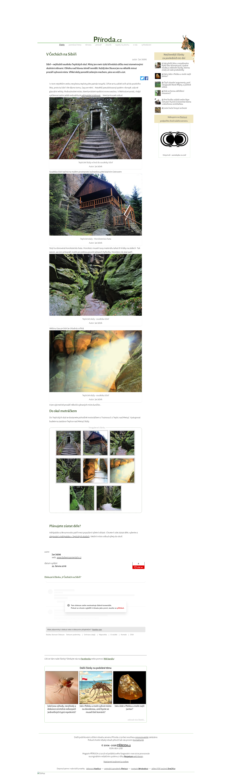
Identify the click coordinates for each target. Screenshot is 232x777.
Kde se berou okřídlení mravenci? (173, 92)
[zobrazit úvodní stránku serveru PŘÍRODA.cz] (116, 39)
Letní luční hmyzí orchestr (174, 108)
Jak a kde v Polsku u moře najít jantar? (176, 75)
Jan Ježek (56, 554)
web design (133, 756)
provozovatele (141, 737)
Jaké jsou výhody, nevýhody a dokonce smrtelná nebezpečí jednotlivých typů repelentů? (61, 709)
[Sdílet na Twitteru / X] (142, 79)
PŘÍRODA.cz (124, 745)
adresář (98, 45)
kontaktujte (138, 740)
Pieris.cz (183, 117)
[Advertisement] (116, 17)
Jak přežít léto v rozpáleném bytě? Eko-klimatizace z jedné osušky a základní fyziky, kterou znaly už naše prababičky (176, 66)
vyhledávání (146, 45)
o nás (135, 45)
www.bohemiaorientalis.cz (69, 557)
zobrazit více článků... (136, 720)
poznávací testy (75, 45)
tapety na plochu (122, 45)
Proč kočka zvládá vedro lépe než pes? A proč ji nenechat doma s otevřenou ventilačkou (176, 102)
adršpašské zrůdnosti (91, 95)
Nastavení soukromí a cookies (116, 762)
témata (88, 45)
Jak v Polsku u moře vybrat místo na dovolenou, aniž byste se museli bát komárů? (95, 709)
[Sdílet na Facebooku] (146, 79)
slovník (108, 45)
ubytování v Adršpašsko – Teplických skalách (69, 536)
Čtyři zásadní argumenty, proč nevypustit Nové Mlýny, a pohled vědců (176, 84)
